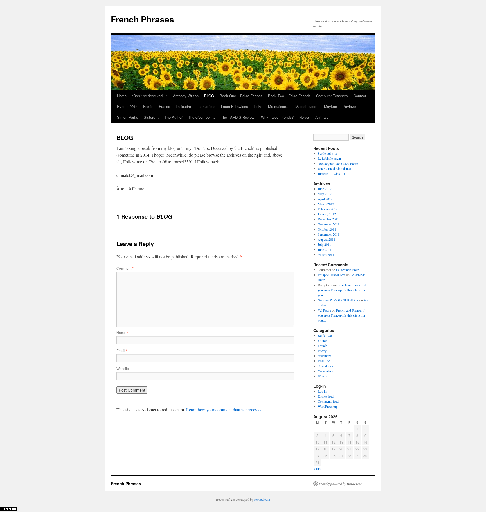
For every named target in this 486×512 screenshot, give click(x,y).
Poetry (322, 350)
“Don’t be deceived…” (149, 95)
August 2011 (326, 239)
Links (258, 106)
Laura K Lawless (234, 106)
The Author (174, 117)
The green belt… (201, 117)
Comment (125, 268)
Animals (321, 117)
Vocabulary (325, 371)
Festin (148, 106)
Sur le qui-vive (328, 153)
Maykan (330, 106)
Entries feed (326, 396)
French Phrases (142, 19)
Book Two (325, 335)
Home (122, 95)
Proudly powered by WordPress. (341, 483)
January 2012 (327, 214)
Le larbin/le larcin (329, 158)
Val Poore (324, 310)
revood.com (262, 499)
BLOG (209, 95)
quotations (325, 355)
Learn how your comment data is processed (224, 409)
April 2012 (325, 199)
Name (122, 332)
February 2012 (328, 209)
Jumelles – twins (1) (331, 173)
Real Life (324, 360)
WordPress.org (328, 406)
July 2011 (324, 244)
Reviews (349, 106)
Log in (322, 391)
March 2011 (326, 254)
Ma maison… (279, 106)
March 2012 (326, 204)
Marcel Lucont (306, 106)
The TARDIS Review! (238, 117)
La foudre (183, 106)
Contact (360, 95)
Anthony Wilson (186, 95)
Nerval (304, 117)
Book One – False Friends (241, 95)
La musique (206, 106)
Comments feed (328, 401)
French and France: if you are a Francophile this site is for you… (342, 290)
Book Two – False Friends (289, 95)
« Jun (317, 468)
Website (122, 368)
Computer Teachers (332, 95)
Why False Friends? (277, 117)
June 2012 (325, 188)
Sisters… (151, 117)
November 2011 (328, 224)
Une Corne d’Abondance (334, 168)
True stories (325, 366)
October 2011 (327, 229)
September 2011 (328, 234)
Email (121, 350)
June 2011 (325, 249)
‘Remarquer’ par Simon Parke (338, 163)
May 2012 (325, 193)
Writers (322, 376)
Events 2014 (127, 106)
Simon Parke (127, 117)
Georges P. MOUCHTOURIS (338, 300)
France (164, 106)
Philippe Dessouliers (331, 274)
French (322, 345)
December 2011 (328, 219)
